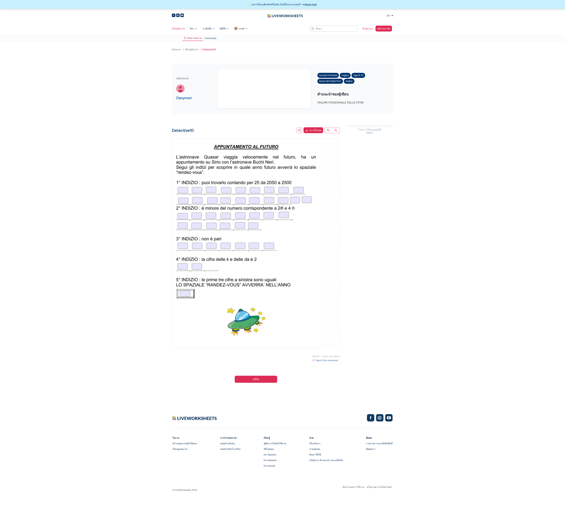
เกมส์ (241, 28)
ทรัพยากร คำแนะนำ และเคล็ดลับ (326, 460)
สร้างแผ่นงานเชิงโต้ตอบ (184, 443)
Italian (349, 81)
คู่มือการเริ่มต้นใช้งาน (275, 443)
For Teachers (270, 454)
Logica (345, 75)
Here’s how (310, 4)
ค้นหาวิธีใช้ (315, 454)
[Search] (312, 28)
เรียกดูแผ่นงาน (179, 449)
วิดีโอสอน (269, 449)
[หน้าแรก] (285, 15)
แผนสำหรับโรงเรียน (230, 449)
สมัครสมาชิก (383, 28)
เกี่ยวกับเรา (314, 443)
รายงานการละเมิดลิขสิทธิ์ (379, 443)
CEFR (222, 28)
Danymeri (184, 98)
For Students (270, 460)
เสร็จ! (256, 379)
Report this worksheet (327, 360)
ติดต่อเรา (370, 449)
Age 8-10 (358, 75)
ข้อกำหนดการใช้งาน (353, 486)
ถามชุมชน (314, 449)
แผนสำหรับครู (227, 443)
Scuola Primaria (328, 75)
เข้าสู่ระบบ (367, 28)
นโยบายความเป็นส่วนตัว (379, 486)
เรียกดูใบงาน (178, 28)
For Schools (269, 465)
